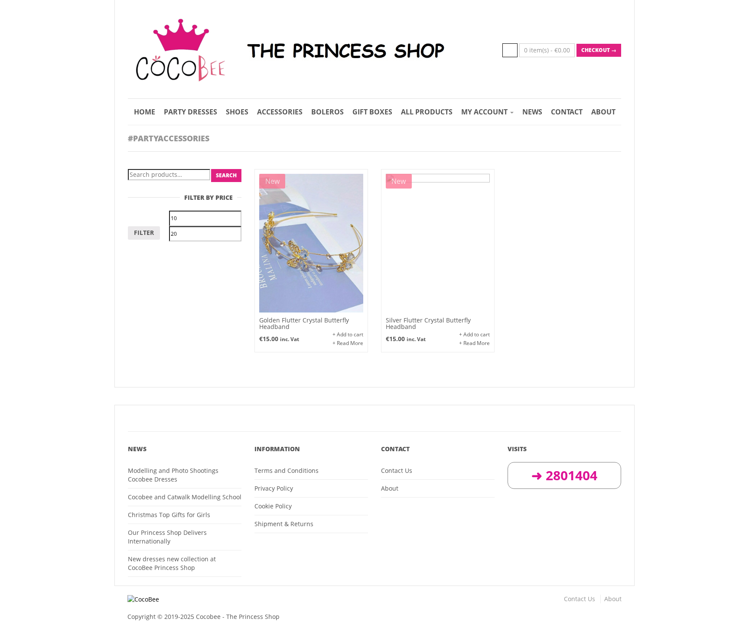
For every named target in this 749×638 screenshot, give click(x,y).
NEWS (532, 112)
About (389, 488)
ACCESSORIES (280, 112)
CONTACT (567, 112)
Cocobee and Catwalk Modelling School (184, 497)
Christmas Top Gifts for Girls (169, 515)
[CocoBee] (247, 599)
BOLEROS (327, 112)
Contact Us (396, 470)
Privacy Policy (273, 488)
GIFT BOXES (372, 112)
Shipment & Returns (283, 524)
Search (226, 175)
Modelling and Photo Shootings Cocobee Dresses (173, 474)
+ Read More (347, 343)
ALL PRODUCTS (427, 112)
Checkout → (598, 50)
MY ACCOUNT (485, 112)
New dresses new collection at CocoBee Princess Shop (172, 563)
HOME (144, 112)
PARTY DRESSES (190, 112)
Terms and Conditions (286, 470)
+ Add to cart (347, 334)
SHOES (237, 112)
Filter (144, 232)
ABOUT (603, 112)
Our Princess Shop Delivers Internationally (167, 536)
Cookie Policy (273, 506)
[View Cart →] (510, 50)
